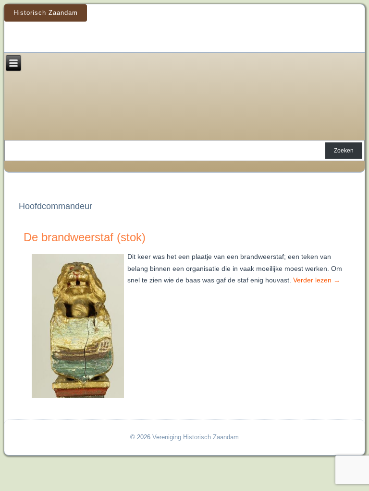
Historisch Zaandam (45, 12)
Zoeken (344, 150)
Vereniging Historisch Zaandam (195, 437)
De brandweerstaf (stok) (85, 237)
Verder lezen (316, 280)
